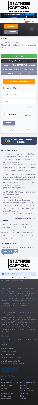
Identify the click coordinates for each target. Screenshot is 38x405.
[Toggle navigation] (32, 29)
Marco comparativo (27, 383)
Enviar (9, 123)
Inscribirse (10, 26)
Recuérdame (30, 107)
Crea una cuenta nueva (19, 81)
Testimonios (24, 393)
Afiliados (23, 399)
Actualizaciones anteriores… (25, 218)
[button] (19, 56)
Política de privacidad (9, 380)
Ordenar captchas (26, 391)
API (2, 391)
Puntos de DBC (7, 393)
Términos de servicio (28, 380)
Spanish (31, 22)
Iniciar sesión (10, 32)
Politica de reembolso (9, 383)
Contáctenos (6, 396)
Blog (22, 396)
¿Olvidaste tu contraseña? (19, 130)
